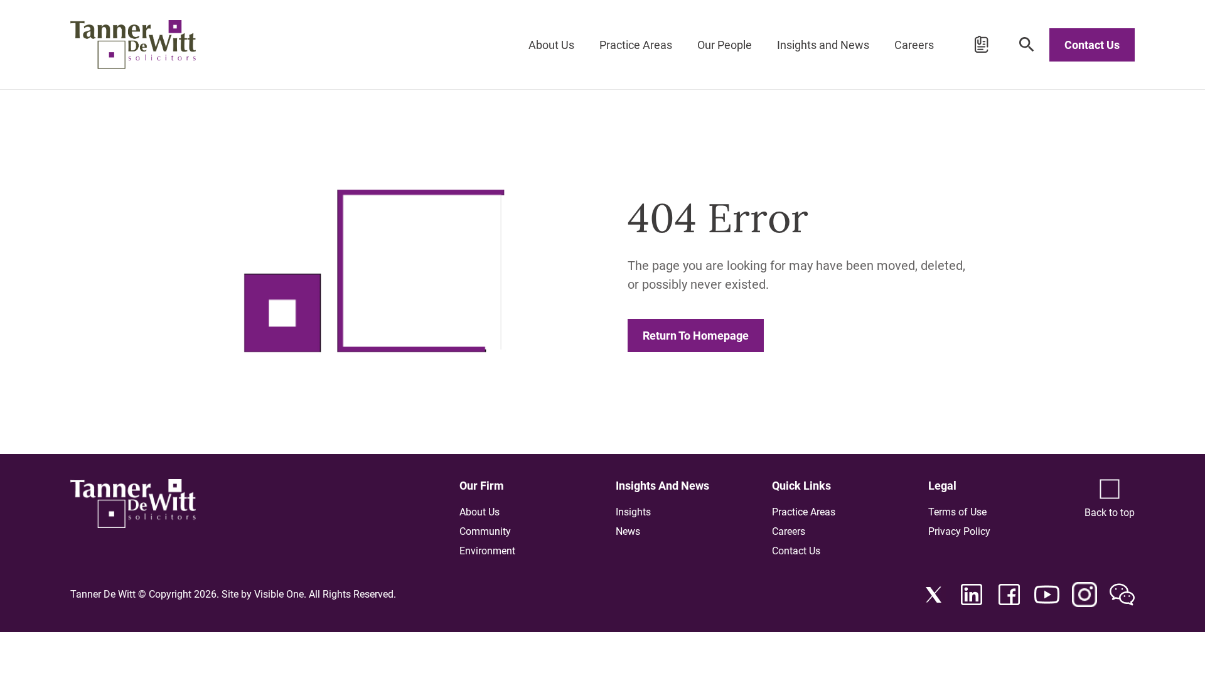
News (628, 531)
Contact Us (1092, 44)
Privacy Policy (959, 531)
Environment (487, 551)
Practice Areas (635, 44)
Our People (724, 44)
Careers (914, 44)
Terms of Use (957, 512)
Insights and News (823, 44)
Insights (633, 512)
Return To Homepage (696, 335)
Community (485, 531)
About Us (551, 44)
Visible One (279, 594)
